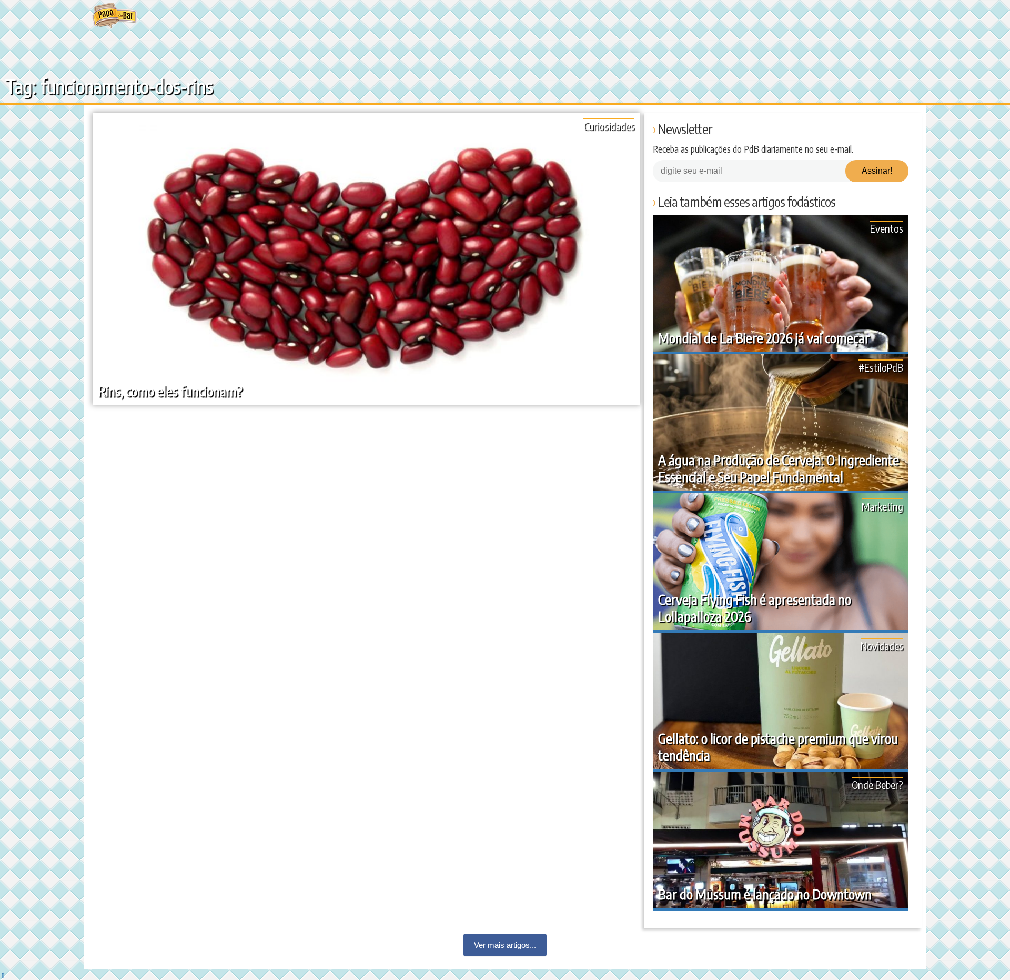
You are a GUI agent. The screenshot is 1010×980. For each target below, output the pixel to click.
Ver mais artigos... (505, 945)
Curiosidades (608, 125)
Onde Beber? (877, 784)
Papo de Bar (114, 16)
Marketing (882, 506)
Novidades (882, 645)
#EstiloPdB (880, 367)
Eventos (886, 228)
